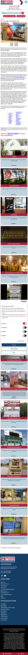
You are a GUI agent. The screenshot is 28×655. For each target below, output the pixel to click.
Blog (2, 596)
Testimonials (4, 585)
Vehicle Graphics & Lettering (18, 122)
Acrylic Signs (4, 620)
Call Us (22, 653)
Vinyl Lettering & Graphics (18, 118)
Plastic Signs (10, 122)
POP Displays (4, 616)
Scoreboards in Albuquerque (14, 447)
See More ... (14, 165)
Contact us (3, 127)
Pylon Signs (3, 605)
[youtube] (5, 575)
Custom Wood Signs (14, 185)
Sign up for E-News (14, 631)
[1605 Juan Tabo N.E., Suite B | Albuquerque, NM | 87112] (18, 6)
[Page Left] (11, 44)
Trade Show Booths (14, 505)
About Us (3, 582)
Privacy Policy (15, 628)
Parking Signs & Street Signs (8, 607)
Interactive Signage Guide (7, 589)
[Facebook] (2, 575)
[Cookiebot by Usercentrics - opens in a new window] (21, 301)
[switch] (25, 328)
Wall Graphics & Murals (14, 534)
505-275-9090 (14, 8)
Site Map (23, 630)
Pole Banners (4, 614)
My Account (6, 628)
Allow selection (14, 348)
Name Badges (10, 120)
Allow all (14, 344)
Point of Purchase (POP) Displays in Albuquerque (14, 389)
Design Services (5, 592)
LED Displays (4, 618)
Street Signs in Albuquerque (14, 476)
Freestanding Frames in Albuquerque (14, 272)
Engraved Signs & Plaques (14, 243)
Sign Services (4, 591)
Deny (14, 352)
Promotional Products (19, 112)
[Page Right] (16, 44)
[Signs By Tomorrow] (7, 4)
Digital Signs (14, 214)
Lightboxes (3, 612)
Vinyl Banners (18, 115)
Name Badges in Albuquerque (14, 360)
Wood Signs (4, 611)
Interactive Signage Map (14, 630)
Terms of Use (22, 628)
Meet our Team (5, 584)
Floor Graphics (11, 115)
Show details (21, 340)
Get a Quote (8, 653)
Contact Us (3, 587)
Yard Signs (18, 124)
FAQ (10, 628)
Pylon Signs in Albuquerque (14, 418)
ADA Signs (3, 604)
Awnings (14, 156)
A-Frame (11, 113)
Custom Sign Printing (6, 594)
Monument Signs (5, 609)
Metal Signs (10, 117)
